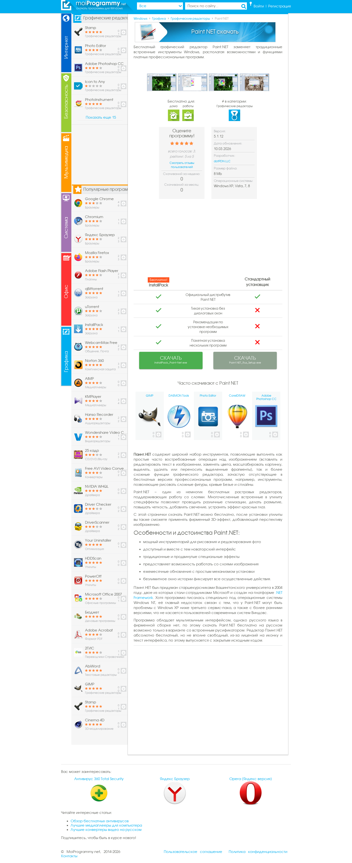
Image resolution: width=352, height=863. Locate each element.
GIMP (89, 684)
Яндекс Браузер (100, 235)
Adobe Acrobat (99, 630)
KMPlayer (93, 396)
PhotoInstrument (99, 100)
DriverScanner (97, 522)
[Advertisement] (208, 239)
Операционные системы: (233, 181)
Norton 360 (94, 361)
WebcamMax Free (101, 343)
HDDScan (93, 558)
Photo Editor (95, 46)
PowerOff (93, 576)
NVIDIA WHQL (96, 486)
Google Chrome (99, 199)
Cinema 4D (94, 720)
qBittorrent (94, 289)
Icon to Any (95, 82)
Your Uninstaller (98, 540)
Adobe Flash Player (101, 271)
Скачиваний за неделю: (181, 174)
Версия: (220, 131)
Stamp (90, 28)
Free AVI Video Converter (106, 468)
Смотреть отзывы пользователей (182, 165)
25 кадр (92, 450)
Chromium (94, 217)
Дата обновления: (228, 143)
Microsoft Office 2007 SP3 (106, 594)
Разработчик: (224, 155)
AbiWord (92, 666)
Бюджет (92, 612)
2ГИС (89, 648)
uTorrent (92, 307)
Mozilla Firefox (97, 253)
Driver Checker (98, 504)
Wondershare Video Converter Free (106, 432)
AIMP (89, 378)
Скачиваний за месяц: (181, 184)
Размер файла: (226, 168)
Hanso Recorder (99, 414)
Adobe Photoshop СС (104, 64)
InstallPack (94, 325)
